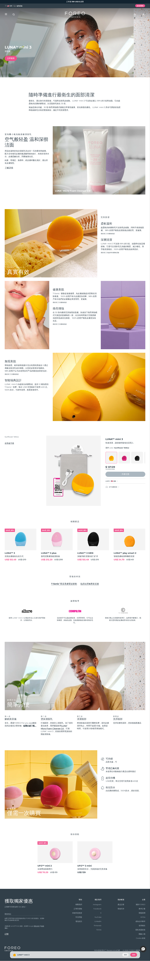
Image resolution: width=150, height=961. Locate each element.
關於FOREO (140, 904)
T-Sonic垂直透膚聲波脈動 (64, 584)
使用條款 (142, 926)
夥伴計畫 (142, 909)
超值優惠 (140, 6)
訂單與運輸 (78, 909)
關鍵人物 (142, 934)
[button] (143, 949)
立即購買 (11, 58)
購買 (133, 955)
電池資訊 (78, 921)
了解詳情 (9, 168)
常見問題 (78, 917)
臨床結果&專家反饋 (90, 584)
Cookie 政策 (140, 938)
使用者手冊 (9, 443)
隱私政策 (36, 926)
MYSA (143, 917)
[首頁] (75, 15)
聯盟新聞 (142, 913)
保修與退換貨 (77, 913)
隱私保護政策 (140, 930)
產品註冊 (121, 904)
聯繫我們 (78, 904)
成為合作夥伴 (140, 921)
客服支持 (121, 909)
